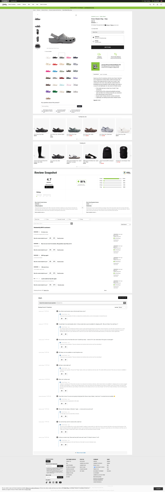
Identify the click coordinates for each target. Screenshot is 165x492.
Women (108, 463)
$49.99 (35, 135)
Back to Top (46, 290)
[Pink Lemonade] (68, 56)
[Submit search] (124, 303)
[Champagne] (62, 63)
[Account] (158, 4)
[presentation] (11, 5)
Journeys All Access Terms (99, 474)
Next (37, 49)
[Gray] (62, 56)
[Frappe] (62, 90)
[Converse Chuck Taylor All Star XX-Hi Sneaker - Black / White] (41, 152)
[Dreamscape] (75, 63)
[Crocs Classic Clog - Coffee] (91, 126)
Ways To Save (82, 467)
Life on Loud (82, 461)
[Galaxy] (48, 90)
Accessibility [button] (156, 1)
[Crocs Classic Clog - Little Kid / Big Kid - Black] (58, 126)
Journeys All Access (84, 463)
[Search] (150, 4)
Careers (95, 461)
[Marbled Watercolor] (75, 83)
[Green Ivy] (55, 90)
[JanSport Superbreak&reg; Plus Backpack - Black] (107, 152)
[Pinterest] (50, 482)
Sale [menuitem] (37, 4)
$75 (116, 162)
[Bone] (48, 63)
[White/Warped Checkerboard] (55, 76)
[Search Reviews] (72, 223)
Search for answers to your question (48, 302)
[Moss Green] (62, 69)
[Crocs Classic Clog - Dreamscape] (107, 126)
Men (108, 465)
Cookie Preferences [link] (97, 482)
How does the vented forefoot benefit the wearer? (61, 111)
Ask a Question (122, 297)
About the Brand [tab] (103, 74)
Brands (108, 461)
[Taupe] (48, 97)
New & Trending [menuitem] (11, 4)
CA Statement (96, 472)
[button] (161, 1)
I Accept (158, 488)
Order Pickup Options (70, 471)
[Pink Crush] (48, 69)
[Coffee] (48, 83)
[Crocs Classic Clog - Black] (41, 126)
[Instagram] (53, 482)
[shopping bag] (161, 4)
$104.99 (35, 163)
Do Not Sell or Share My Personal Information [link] (98, 479)
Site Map (68, 476)
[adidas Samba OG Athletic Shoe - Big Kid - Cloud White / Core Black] (74, 152)
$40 (100, 163)
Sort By (116, 307)
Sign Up (48, 461)
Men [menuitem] (29, 4)
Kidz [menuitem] (33, 4)
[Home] (4, 5)
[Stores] (154, 4)
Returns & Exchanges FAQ (116, 58)
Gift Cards (82, 471)
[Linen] (55, 83)
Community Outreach (97, 463)
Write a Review (49, 187)
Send (79, 106)
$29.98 (70, 135)
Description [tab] (96, 74)
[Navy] (75, 56)
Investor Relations (97, 476)
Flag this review (60, 238)
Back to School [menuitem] (43, 4)
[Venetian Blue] (55, 69)
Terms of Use (96, 469)
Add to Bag (108, 47)
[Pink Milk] (68, 83)
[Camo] (48, 76)
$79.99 (68, 163)
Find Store (60, 477)
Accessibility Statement (98, 471)
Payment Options (69, 472)
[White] (48, 56)
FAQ (67, 463)
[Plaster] (68, 63)
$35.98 (102, 163)
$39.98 (87, 135)
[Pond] (68, 76)
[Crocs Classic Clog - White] (123, 126)
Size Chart (96, 28)
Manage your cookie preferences (32, 488)
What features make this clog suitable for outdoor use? (48, 111)
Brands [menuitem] (18, 4)
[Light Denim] (75, 69)
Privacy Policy (96, 465)
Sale (108, 469)
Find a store (48, 475)
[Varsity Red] (55, 63)
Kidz (108, 467)
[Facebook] (57, 482)
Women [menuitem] (24, 4)
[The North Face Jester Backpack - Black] (123, 152)
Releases (109, 471)
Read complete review (39, 212)
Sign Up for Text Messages (51, 464)
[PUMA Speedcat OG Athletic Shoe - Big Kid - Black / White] (91, 152)
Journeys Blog (83, 465)
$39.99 (51, 137)
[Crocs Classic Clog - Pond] (74, 126)
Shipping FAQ (99, 58)
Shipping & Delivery (70, 469)
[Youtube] (60, 482)
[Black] (55, 56)
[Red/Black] (62, 76)
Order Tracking (147, 1)
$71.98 (118, 162)
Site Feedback (69, 474)
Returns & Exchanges (70, 467)
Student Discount (83, 469)
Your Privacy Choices (100, 467)
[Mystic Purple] (75, 76)
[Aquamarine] (62, 83)
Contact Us (68, 461)
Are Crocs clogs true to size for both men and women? (75, 111)
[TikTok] (47, 482)
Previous (37, 14)
